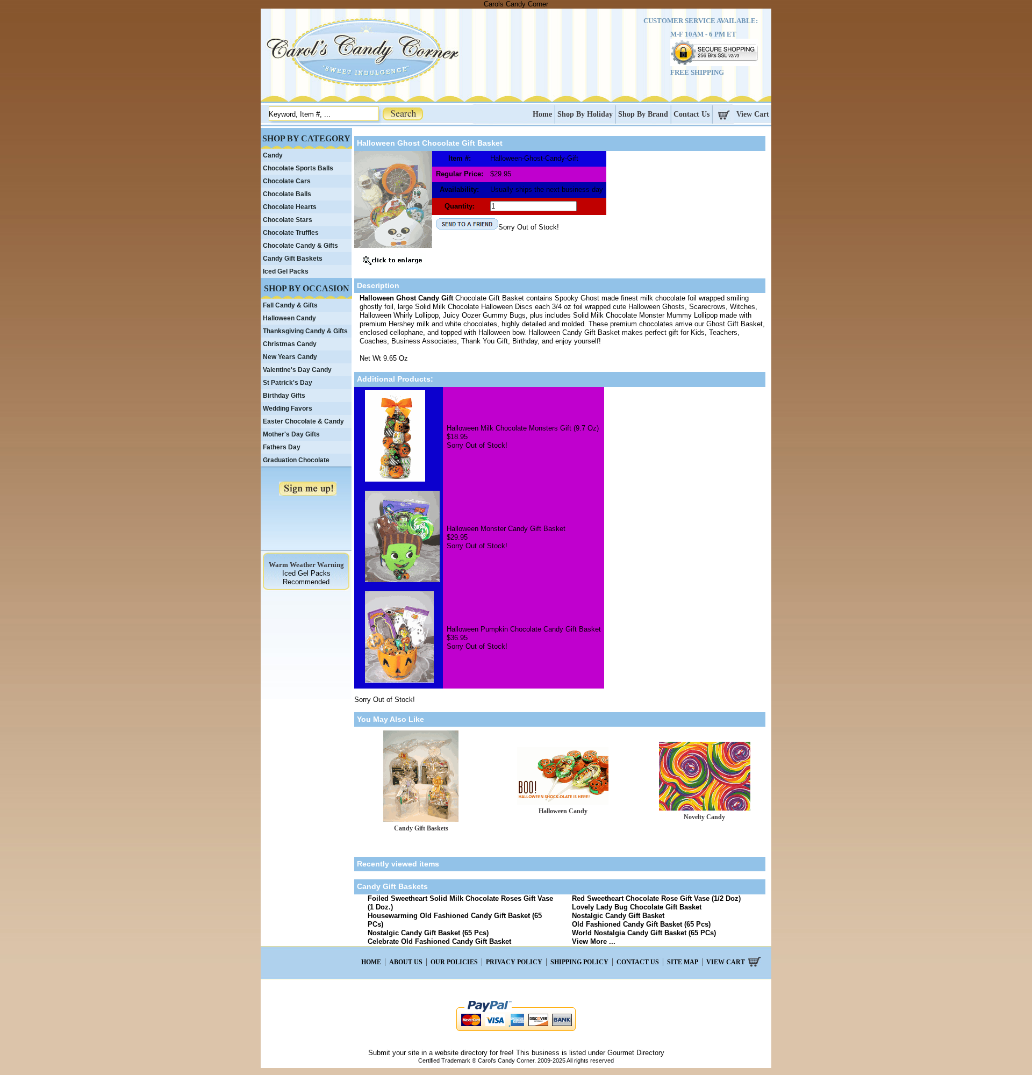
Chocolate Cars (287, 181)
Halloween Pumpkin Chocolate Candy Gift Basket (524, 629)
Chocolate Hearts (290, 207)
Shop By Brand (643, 114)
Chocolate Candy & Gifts (300, 245)
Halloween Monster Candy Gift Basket (506, 529)
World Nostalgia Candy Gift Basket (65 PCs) (644, 933)
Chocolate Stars (287, 220)
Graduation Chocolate (296, 460)
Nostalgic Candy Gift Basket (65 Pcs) (428, 933)
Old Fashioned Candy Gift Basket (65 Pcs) (641, 924)
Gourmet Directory (635, 1053)
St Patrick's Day (287, 382)
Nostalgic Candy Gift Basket (618, 916)
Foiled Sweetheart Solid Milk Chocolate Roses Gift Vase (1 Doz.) (460, 902)
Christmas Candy (290, 344)
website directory (461, 1053)
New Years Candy (290, 357)
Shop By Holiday (585, 114)
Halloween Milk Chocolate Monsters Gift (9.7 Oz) (523, 428)
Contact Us (691, 114)
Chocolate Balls (287, 194)
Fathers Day (281, 447)
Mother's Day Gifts (291, 434)
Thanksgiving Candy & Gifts (305, 331)
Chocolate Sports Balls (298, 168)
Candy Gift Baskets (421, 828)
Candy (273, 155)
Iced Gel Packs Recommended (306, 577)
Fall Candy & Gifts (290, 305)
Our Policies (454, 962)
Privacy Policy (514, 962)
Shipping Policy (579, 962)
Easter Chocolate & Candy (303, 421)
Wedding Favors (287, 408)
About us (405, 962)
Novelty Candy (704, 817)
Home (542, 114)
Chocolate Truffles (291, 232)
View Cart (752, 114)
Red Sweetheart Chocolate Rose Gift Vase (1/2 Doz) (656, 898)
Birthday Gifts (284, 395)
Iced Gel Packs (286, 271)
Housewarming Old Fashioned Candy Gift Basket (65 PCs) (455, 920)
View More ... (593, 941)
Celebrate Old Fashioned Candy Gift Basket (439, 941)
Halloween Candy (563, 811)
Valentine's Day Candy (297, 370)
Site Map (682, 962)
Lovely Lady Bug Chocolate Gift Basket (636, 907)
